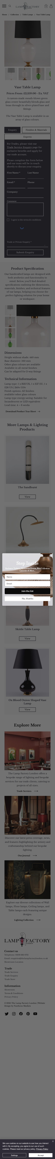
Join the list (27, 591)
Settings (14, 1155)
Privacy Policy (42, 1149)
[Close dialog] (50, 556)
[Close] (51, 1143)
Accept (41, 1155)
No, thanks (27, 598)
